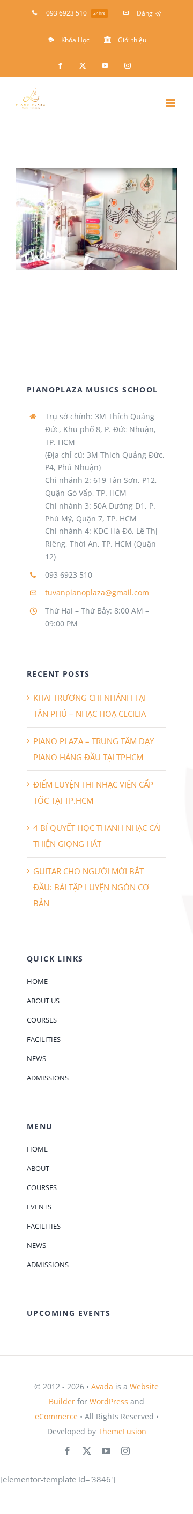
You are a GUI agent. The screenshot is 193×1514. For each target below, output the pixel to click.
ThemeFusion (122, 1431)
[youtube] (106, 1451)
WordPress (109, 1401)
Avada (102, 1386)
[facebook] (67, 1451)
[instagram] (125, 1451)
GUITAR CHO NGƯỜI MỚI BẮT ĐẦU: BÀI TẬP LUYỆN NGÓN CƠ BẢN (91, 887)
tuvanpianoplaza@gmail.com (97, 592)
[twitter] (87, 1451)
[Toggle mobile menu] (171, 103)
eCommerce (56, 1416)
